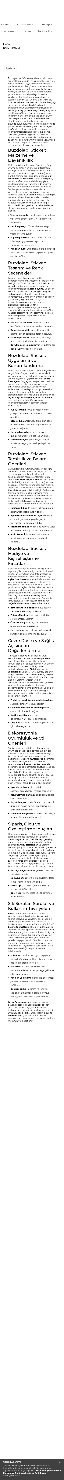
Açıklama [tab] (10, 68)
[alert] (32, 1469)
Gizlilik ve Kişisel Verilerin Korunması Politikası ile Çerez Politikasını (32, 1471)
